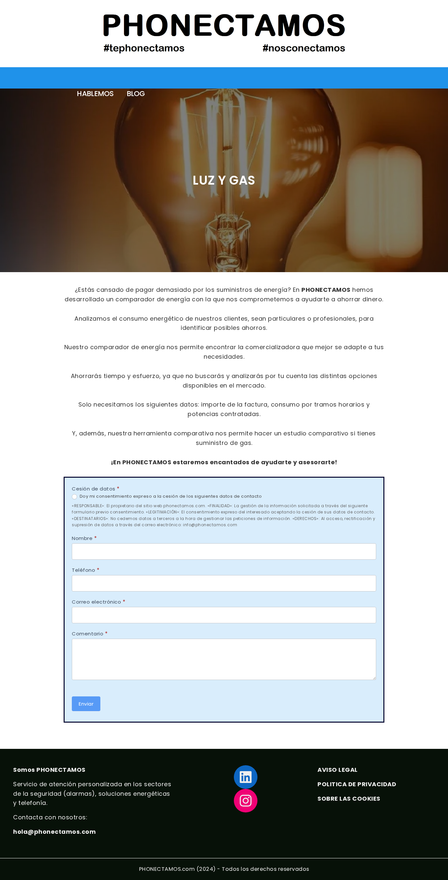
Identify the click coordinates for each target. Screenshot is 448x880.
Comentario (90, 633)
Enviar (86, 703)
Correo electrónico (98, 601)
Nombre (84, 538)
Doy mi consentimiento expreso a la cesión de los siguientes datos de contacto (170, 496)
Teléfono (85, 570)
